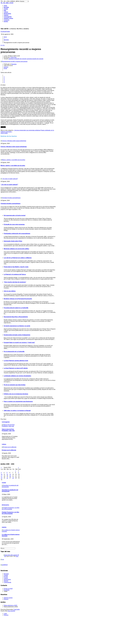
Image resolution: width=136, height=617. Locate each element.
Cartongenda (7, 17)
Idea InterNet (11, 611)
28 (13, 478)
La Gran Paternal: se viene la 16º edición (16, 368)
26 (7, 478)
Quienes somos (8, 597)
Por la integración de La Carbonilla (14, 351)
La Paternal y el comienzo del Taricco (15, 274)
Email (5, 68)
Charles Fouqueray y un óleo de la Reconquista (10, 512)
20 (10, 476)
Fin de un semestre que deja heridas (14, 384)
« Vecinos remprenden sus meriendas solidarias (27, 130)
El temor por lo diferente (9, 450)
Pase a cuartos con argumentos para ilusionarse (18, 401)
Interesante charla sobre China (13, 241)
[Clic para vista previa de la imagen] (14, 61)
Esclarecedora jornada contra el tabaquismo (17, 335)
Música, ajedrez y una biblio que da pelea (13, 165)
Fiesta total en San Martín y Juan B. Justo (16, 266)
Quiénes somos (8, 18)
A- (4, 45)
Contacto (6, 20)
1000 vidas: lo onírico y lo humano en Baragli (17, 410)
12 (7, 474)
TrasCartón (16, 609)
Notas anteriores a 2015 (10, 605)
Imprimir (6, 67)
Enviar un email (8, 588)
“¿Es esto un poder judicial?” (9, 184)
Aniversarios (7, 13)
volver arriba (4, 133)
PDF (5, 556)
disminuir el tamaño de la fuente (17, 58)
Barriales (6, 7)
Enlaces (6, 599)
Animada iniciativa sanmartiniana (10, 203)
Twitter (8, 31)
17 (1, 476)
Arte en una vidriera (10, 291)
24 (1, 478)
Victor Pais (13, 57)
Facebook (3, 31)
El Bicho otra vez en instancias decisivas (16, 394)
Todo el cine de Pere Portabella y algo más (8, 430)
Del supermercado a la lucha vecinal (14, 215)
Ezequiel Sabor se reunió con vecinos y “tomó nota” (19, 342)
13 (10, 474)
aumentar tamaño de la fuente (35, 58)
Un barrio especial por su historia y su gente (17, 326)
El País (6, 576)
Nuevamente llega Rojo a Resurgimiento (16, 316)
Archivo (6, 21)
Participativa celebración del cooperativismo (17, 233)
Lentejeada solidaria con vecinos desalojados (17, 375)
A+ (1, 45)
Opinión (6, 15)
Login (5, 613)
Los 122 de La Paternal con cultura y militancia (17, 257)
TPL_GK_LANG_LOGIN (7, 3)
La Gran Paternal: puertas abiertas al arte (16, 360)
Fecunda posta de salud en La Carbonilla (16, 307)
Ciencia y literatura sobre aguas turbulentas (14, 146)
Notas (17, 556)
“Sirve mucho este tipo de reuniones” (15, 282)
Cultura (6, 12)
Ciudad (6, 9)
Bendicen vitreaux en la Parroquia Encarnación (18, 298)
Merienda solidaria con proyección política (16, 248)
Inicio (5, 6)
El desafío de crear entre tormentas (14, 224)
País (5, 10)
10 (1, 474)
